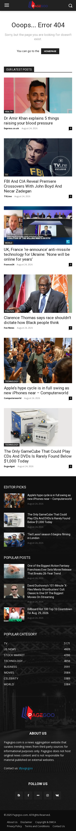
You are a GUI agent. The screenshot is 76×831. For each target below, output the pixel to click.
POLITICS (9, 311)
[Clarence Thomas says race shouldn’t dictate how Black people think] (38, 293)
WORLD (8, 243)
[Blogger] (19, 795)
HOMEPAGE (50, 51)
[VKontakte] (57, 795)
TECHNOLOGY (11, 381)
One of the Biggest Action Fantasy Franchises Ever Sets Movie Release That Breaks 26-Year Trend (49, 569)
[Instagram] (47, 795)
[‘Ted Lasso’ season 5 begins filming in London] (14, 540)
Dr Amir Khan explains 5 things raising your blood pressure (31, 120)
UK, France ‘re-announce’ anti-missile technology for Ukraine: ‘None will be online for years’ (37, 254)
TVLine (8, 196)
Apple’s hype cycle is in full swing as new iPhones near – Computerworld (36, 390)
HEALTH (8, 111)
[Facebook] (28, 795)
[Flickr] (38, 795)
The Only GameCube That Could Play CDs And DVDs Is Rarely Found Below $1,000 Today (38, 456)
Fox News (9, 327)
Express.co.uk (11, 128)
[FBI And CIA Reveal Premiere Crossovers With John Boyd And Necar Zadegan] (38, 157)
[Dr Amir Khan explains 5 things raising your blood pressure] (38, 95)
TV (6, 174)
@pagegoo (26, 768)
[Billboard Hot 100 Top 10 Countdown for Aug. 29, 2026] (14, 614)
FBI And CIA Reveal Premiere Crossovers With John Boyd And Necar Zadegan (33, 186)
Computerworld (12, 398)
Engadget (9, 466)
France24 (9, 264)
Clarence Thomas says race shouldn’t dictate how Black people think (37, 320)
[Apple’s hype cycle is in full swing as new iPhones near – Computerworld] (38, 360)
